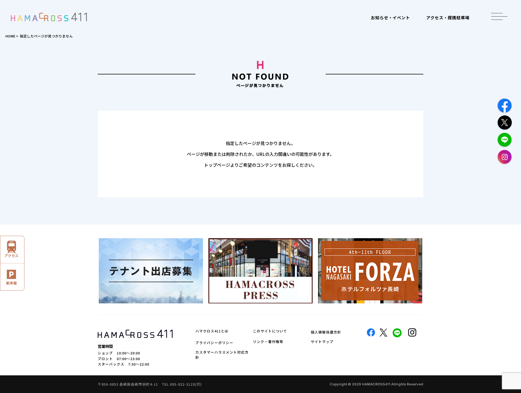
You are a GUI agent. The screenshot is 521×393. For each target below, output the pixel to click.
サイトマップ (322, 341)
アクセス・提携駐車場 (447, 17)
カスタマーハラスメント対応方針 (222, 355)
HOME (10, 36)
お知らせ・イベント (390, 17)
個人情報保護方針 (326, 332)
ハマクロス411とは (211, 331)
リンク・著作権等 (268, 341)
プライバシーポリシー (214, 342)
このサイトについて (270, 331)
